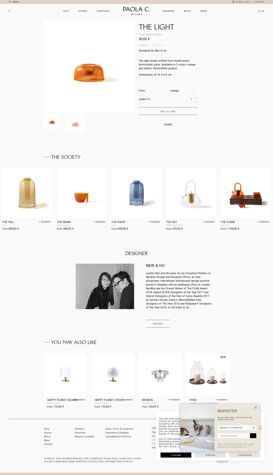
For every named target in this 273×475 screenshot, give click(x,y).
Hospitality (103, 11)
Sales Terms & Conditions (119, 429)
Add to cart (168, 111)
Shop (66, 11)
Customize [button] (245, 455)
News (204, 11)
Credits (137, 458)
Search (15, 2)
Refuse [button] (211, 455)
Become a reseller (84, 436)
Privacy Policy (110, 458)
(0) (263, 11)
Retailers (79, 429)
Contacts (259, 2)
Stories (82, 11)
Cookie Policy (125, 458)
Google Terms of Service (120, 461)
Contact (48, 444)
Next (111, 66)
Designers (168, 11)
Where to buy (243, 2)
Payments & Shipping (117, 432)
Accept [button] (177, 455)
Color (142, 90)
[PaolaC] (136, 11)
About (187, 11)
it (9, 11)
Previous (66, 66)
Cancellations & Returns (118, 436)
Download (80, 432)
